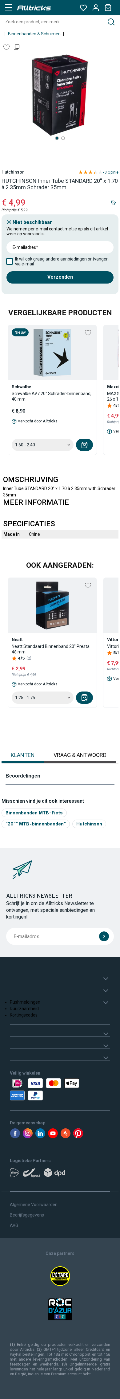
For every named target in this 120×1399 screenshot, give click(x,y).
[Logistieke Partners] (60, 1175)
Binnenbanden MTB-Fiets (34, 812)
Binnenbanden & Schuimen (34, 33)
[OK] (104, 936)
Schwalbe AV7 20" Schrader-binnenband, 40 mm (51, 396)
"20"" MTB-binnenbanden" (36, 823)
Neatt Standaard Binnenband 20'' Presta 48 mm (51, 649)
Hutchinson (13, 172)
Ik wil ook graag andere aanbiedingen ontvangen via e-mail (62, 261)
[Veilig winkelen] (60, 1089)
